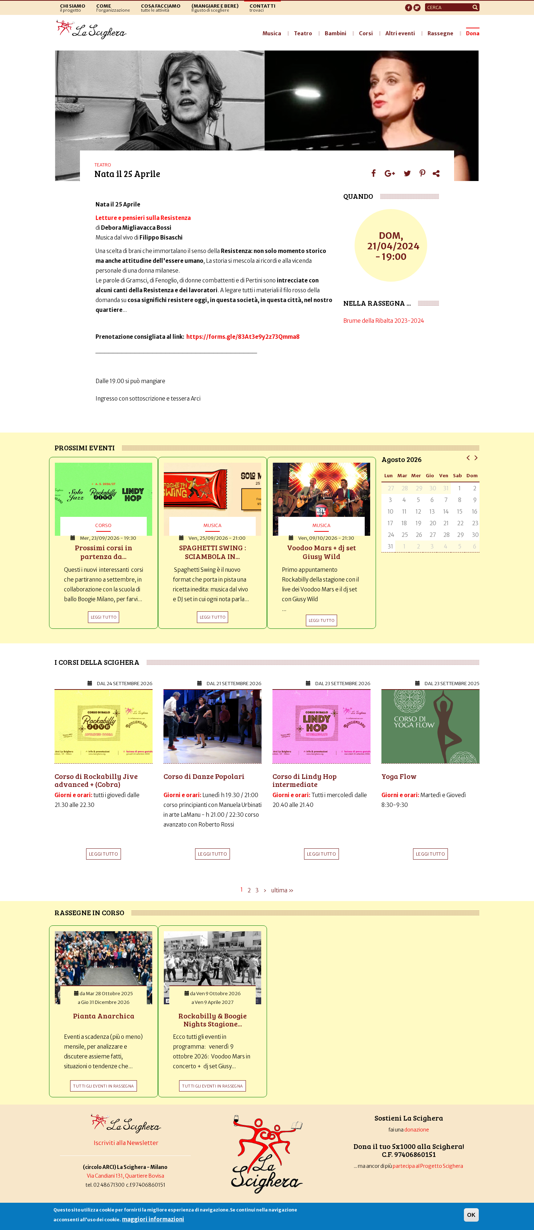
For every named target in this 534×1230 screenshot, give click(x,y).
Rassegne (440, 33)
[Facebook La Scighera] (408, 5)
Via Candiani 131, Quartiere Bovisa (125, 1176)
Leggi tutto (103, 854)
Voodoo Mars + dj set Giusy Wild (321, 551)
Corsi (366, 33)
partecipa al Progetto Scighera (428, 1166)
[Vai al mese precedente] (468, 457)
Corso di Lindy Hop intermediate (304, 780)
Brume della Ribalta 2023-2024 (383, 320)
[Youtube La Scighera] (417, 5)
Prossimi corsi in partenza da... (103, 551)
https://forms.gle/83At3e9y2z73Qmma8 (243, 336)
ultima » (282, 890)
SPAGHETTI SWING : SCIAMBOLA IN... (212, 551)
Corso (103, 525)
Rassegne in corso (89, 912)
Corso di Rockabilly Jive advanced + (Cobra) (96, 780)
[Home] (93, 30)
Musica (272, 33)
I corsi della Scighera (96, 662)
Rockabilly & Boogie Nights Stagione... (212, 1019)
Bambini (335, 33)
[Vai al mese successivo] (476, 457)
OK (471, 1215)
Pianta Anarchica (103, 1015)
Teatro (303, 33)
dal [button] (125, 683)
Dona (473, 33)
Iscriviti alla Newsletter (126, 1142)
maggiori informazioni (153, 1219)
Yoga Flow (399, 776)
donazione (416, 1130)
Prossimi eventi (84, 447)
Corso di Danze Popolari (203, 776)
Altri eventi (400, 33)
